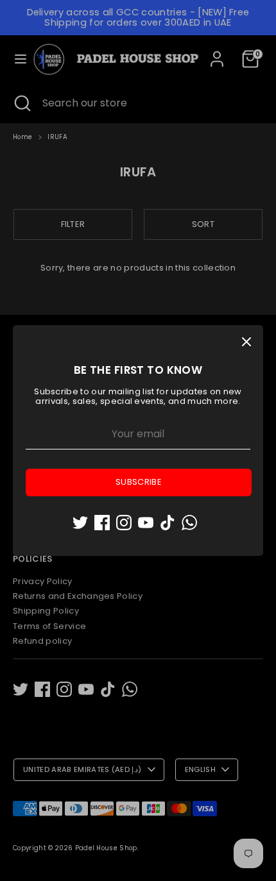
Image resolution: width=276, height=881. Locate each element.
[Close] (246, 342)
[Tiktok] (167, 522)
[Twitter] (80, 522)
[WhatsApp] (189, 522)
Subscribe (139, 482)
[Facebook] (102, 522)
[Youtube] (145, 522)
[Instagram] (124, 522)
